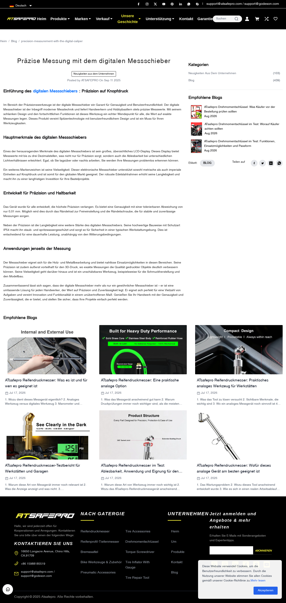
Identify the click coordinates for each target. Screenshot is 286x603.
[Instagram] (147, 4)
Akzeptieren (265, 590)
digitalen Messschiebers (55, 91)
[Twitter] (155, 4)
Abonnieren (263, 551)
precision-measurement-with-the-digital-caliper (52, 41)
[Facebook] (138, 4)
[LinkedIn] (180, 4)
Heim (3, 41)
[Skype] (197, 4)
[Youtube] (163, 4)
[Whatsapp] (189, 4)
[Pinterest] (172, 4)
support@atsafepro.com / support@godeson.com (242, 4)
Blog (14, 41)
